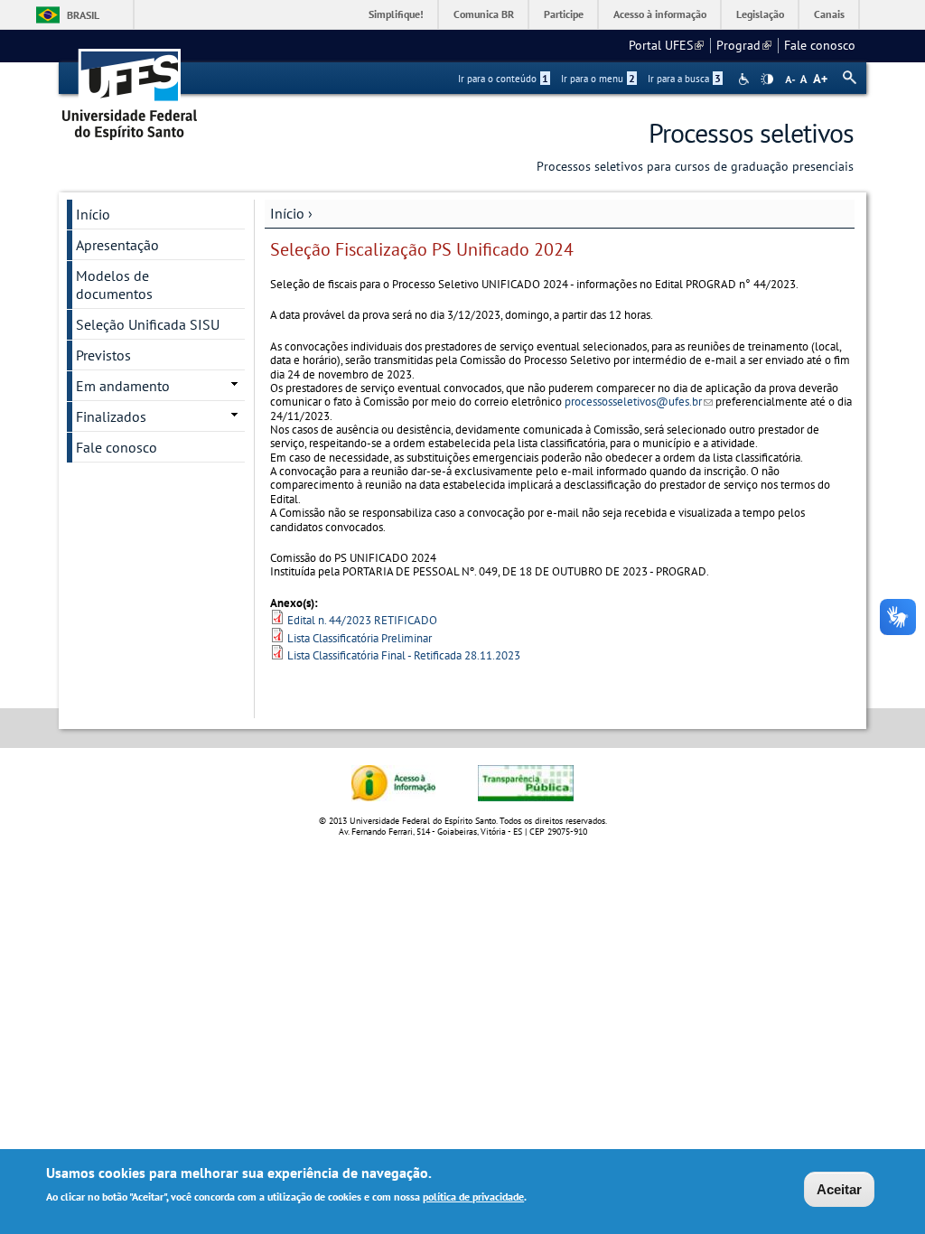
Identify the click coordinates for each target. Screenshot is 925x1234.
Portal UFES (666, 45)
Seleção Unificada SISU (148, 324)
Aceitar (839, 1189)
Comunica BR (483, 14)
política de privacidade (473, 1196)
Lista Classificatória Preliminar (359, 638)
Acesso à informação (659, 14)
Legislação (760, 14)
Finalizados (111, 416)
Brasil (83, 15)
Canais (829, 14)
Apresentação (117, 245)
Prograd (743, 45)
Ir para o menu (598, 78)
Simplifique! (396, 14)
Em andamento (123, 386)
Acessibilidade (745, 79)
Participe (564, 14)
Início (287, 213)
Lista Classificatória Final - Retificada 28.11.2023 (403, 655)
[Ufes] (130, 88)
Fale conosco (819, 45)
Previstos (103, 355)
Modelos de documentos (114, 284)
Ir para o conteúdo (503, 78)
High (767, 79)
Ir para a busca (684, 78)
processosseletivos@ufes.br (639, 401)
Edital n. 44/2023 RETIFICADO (362, 620)
